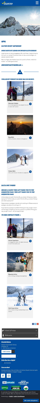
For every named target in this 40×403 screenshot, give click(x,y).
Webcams (8, 335)
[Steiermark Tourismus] (4, 388)
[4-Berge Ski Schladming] (23, 382)
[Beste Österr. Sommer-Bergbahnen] (26, 388)
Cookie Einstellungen (19, 396)
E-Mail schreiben (6, 351)
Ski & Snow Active (13, 308)
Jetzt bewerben (7, 363)
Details (11, 396)
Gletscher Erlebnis (13, 103)
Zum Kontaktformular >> (12, 65)
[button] (33, 324)
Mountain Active (12, 274)
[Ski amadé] (8, 382)
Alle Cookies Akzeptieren (30, 400)
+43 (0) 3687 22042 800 (9, 356)
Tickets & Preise (10, 330)
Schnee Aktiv (11, 171)
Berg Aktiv (11, 137)
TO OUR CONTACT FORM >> (11, 215)
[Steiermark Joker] (16, 388)
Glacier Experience (13, 240)
